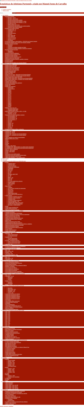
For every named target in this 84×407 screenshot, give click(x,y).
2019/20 (9, 91)
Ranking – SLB (11, 371)
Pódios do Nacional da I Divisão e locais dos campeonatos (17, 214)
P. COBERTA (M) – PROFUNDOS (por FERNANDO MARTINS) (19, 146)
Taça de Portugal (8, 228)
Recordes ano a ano (12, 23)
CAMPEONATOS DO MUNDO (10, 248)
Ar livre (6, 162)
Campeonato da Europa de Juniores (12, 293)
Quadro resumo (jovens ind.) (11, 208)
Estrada (6, 152)
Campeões (10, 187)
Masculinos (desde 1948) (13, 109)
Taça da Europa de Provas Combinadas (13, 271)
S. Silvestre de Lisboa (9, 349)
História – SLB (11, 369)
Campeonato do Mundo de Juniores (12, 296)
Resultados (10, 288)
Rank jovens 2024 (9, 73)
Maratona (7, 374)
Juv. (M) (9, 175)
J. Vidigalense (8, 378)
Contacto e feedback (7, 9)
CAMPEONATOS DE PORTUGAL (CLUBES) (13, 210)
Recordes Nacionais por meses (11, 49)
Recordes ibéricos (9, 61)
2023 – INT (7, 312)
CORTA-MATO (8, 195)
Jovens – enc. (10, 292)
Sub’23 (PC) (10, 189)
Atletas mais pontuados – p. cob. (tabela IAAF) (15, 157)
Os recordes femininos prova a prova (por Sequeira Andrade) (17, 42)
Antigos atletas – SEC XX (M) (11, 385)
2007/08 (9, 105)
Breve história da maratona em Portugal (13, 329)
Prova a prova (5, 158)
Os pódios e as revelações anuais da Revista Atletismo (16, 401)
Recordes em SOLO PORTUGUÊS (12, 54)
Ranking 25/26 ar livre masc (11, 65)
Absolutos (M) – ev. (12, 29)
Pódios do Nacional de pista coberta (12, 221)
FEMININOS (11, 52)
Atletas (4, 381)
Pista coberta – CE (9, 258)
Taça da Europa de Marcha (10, 264)
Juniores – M (10, 123)
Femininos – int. (8, 237)
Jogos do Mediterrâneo (10, 304)
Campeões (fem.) (11, 164)
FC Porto (7, 373)
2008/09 (9, 104)
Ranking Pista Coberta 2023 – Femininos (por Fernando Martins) (18, 79)
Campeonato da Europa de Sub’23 (12, 295)
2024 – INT (7, 311)
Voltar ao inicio (6, 10)
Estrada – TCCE (8, 280)
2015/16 (9, 95)
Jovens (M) (10, 31)
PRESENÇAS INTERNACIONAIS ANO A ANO (13, 310)
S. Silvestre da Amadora (10, 348)
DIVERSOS (5, 389)
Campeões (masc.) (11, 163)
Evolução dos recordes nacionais (12, 28)
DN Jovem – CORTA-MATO (14, 205)
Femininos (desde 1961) (13, 110)
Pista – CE (7, 257)
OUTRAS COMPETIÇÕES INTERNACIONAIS (13, 285)
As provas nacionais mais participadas (13, 342)
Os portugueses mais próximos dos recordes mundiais (19, 26)
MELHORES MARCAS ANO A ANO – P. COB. (15, 111)
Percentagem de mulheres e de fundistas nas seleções (16, 393)
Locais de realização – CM (13, 201)
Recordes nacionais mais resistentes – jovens (17, 21)
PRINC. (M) (10, 177)
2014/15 (9, 97)
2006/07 (9, 106)
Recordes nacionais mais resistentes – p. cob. (17, 22)
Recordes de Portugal (9, 16)
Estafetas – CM (8, 252)
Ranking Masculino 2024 (10, 71)
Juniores (7, 141)
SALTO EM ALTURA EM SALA (15, 194)
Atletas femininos (8, 384)
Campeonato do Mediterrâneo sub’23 (13, 305)
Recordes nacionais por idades (11, 43)
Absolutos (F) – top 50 (10, 132)
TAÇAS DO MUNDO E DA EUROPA (11, 260)
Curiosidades (10, 168)
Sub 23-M (10, 120)
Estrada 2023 (10, 87)
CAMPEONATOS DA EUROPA (10, 256)
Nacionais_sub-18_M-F (13, 174)
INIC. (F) (10, 180)
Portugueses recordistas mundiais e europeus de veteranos (20, 48)
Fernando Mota (11, 400)
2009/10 (9, 103)
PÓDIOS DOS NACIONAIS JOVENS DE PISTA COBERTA (18, 224)
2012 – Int (7, 325)
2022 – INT (7, 314)
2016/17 (9, 94)
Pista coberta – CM (9, 251)
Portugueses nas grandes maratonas (12, 337)
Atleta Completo (11, 183)
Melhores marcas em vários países (12, 58)
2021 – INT (7, 315)
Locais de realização (12, 165)
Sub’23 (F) (10, 170)
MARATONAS (6, 327)
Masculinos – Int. (8, 233)
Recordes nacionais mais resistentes (15, 20)
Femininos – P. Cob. (12, 113)
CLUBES (5, 357)
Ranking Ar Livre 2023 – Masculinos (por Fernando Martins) (18, 74)
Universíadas (8, 299)
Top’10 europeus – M (12, 118)
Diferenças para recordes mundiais (15, 27)
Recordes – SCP (11, 362)
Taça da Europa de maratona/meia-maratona (14, 272)
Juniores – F (10, 124)
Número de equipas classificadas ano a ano (14, 218)
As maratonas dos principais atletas (12, 333)
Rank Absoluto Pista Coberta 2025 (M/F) (13, 77)
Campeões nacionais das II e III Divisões (13, 213)
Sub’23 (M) (10, 169)
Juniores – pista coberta (10, 150)
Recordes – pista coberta (13, 18)
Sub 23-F (10, 122)
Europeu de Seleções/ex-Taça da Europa (13, 263)
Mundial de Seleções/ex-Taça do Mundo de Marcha (16, 265)
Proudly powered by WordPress (6, 406)
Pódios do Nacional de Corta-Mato (12, 215)
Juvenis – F (10, 126)
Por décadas (10, 40)
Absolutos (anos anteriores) (11, 81)
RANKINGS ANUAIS (7, 63)
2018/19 (9, 92)
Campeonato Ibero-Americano (11, 302)
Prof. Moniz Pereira (12, 366)
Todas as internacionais (12, 239)
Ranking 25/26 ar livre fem (10, 66)
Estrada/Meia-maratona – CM (11, 254)
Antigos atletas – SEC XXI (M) (11, 388)
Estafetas (7, 136)
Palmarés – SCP (11, 363)
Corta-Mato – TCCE (9, 276)
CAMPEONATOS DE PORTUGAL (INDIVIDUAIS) (14, 161)
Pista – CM (7, 250)
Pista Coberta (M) (11, 35)
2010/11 (9, 101)
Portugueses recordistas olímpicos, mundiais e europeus (16, 59)
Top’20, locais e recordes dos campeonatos (17, 188)
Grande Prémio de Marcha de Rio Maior (13, 354)
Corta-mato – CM (9, 253)
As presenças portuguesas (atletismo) (12, 247)
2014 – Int (7, 324)
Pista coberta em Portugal (10, 395)
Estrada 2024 (8, 85)
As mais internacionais (12, 238)
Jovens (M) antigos (12, 33)
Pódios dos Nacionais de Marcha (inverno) (14, 227)
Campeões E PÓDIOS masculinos (15, 196)
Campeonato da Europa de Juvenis (12, 298)
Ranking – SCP (11, 365)
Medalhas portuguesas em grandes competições (15, 391)
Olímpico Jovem (11, 182)
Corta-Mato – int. (8, 244)
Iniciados (7, 143)
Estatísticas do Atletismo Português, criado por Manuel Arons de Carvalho (33, 4)
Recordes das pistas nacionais (11, 55)
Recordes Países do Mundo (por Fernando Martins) (15, 62)
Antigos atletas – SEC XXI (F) (11, 387)
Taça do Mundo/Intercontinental (12, 261)
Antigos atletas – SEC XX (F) (11, 386)
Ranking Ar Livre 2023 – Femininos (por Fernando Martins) (17, 75)
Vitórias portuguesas (9, 338)
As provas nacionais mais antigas (12, 341)
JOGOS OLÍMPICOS (7, 245)
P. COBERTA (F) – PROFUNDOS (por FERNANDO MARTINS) (19, 148)
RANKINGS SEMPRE (8, 130)
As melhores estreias (9, 335)
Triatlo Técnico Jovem (12, 193)
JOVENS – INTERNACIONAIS (12, 240)
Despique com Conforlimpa (13, 376)
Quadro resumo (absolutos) (10, 229)
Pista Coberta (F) (11, 36)
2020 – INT (7, 316)
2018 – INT (7, 318)
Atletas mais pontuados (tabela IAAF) (13, 156)
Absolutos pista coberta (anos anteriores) (13, 82)
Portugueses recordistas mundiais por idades (17, 47)
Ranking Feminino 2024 (10, 72)
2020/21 (9, 90)
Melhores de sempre (9, 330)
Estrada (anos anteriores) (10, 86)
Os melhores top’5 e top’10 (11, 336)
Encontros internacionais (10, 286)
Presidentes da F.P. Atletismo (11, 398)
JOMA (6, 380)
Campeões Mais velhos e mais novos (15, 202)
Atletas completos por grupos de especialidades (15, 137)
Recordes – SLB (11, 372)
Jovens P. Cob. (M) (12, 37)
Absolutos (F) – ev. (12, 30)
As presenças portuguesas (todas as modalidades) (15, 246)
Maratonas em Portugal (10, 328)
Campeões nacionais (9, 334)
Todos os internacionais (13, 234)
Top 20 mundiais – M (12, 116)
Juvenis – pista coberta (10, 151)
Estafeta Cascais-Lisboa (10, 352)
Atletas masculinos (9, 382)
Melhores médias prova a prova (11, 138)
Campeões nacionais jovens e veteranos (13, 219)
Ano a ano (5, 159)
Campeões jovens (11, 199)
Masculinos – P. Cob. (12, 112)
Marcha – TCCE (8, 284)
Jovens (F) (10, 34)
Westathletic (7, 303)
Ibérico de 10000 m (9, 308)
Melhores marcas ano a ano (11, 107)
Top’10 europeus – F (12, 119)
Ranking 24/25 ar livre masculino (12, 69)
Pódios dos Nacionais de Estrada (12, 226)
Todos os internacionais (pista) (14, 241)
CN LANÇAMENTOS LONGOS (15, 181)
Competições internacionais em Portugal (13, 392)
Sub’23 (6, 139)
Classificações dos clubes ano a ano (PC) (13, 222)
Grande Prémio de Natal (10, 353)
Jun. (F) (9, 173)
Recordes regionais (9, 60)
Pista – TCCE (8, 274)
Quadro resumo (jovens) (10, 231)
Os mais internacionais (12, 235)
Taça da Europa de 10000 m (11, 267)
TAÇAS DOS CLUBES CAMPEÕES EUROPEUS (14, 273)
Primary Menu (3, 7)
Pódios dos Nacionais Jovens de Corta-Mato (14, 225)
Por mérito (10, 127)
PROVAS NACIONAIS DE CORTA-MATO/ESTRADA (15, 340)
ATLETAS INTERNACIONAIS (10, 232)
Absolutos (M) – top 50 (10, 131)
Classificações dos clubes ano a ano (12, 216)
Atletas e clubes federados (10, 403)
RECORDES (5, 15)
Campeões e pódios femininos (14, 197)
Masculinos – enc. (11, 290)
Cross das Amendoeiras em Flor (11, 355)
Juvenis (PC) (10, 192)
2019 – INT (7, 317)
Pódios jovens (8, 220)
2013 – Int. (7, 322)
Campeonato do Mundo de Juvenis (12, 297)
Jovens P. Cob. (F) (11, 39)
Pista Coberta (8, 186)
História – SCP (11, 361)
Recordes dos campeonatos (13, 167)
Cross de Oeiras (8, 356)
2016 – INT (7, 321)
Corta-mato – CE (8, 259)
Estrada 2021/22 (11, 88)
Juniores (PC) (11, 190)
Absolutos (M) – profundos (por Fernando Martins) (15, 133)
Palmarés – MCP (11, 375)
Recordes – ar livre (12, 17)
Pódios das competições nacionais (12, 209)
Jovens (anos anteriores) (10, 84)
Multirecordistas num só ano (14, 24)
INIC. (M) (10, 178)
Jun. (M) (9, 171)
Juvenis (6, 142)
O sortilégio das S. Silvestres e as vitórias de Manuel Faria (17, 347)
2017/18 (9, 93)
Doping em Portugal (9, 404)
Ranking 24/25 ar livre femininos (12, 68)
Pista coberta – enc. (12, 289)
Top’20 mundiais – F (12, 117)
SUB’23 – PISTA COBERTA (11, 149)
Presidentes (10, 399)
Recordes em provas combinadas (12, 53)
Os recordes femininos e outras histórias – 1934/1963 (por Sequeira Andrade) (21, 41)
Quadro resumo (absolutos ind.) (11, 207)
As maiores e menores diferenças (14, 200)
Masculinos (10, 45)
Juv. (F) (9, 176)
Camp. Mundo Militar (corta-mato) (12, 301)
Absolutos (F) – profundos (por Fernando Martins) (15, 135)
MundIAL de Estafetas (10, 266)
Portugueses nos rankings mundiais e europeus (14, 114)
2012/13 (9, 99)
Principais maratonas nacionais (11, 331)
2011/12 (9, 100)
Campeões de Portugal (10, 212)
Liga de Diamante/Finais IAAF (11, 309)
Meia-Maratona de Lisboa (10, 343)
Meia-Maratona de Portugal (11, 346)
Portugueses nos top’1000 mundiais (12, 154)
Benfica (6, 367)
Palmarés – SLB (11, 368)
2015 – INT (7, 323)
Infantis (6, 144)
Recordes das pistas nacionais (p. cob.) (13, 56)
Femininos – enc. (11, 291)
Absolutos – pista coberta (10, 145)
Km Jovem (10, 184)
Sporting (7, 359)
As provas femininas (9, 394)
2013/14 (9, 98)
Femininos (10, 46)
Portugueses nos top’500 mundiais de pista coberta (15, 155)
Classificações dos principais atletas (15, 203)
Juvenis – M (10, 125)
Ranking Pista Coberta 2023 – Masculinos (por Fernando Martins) (19, 78)
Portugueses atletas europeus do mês (12, 397)
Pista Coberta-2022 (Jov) (10, 80)
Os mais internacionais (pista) (14, 242)
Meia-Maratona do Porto (10, 344)
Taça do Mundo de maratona (11, 270)
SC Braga (7, 379)
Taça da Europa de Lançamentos (12, 269)
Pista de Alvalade (11, 360)
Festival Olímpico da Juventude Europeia (13, 306)
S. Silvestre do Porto (9, 350)
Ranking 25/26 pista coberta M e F (12, 67)
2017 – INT (7, 320)
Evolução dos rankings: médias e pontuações (14, 129)
